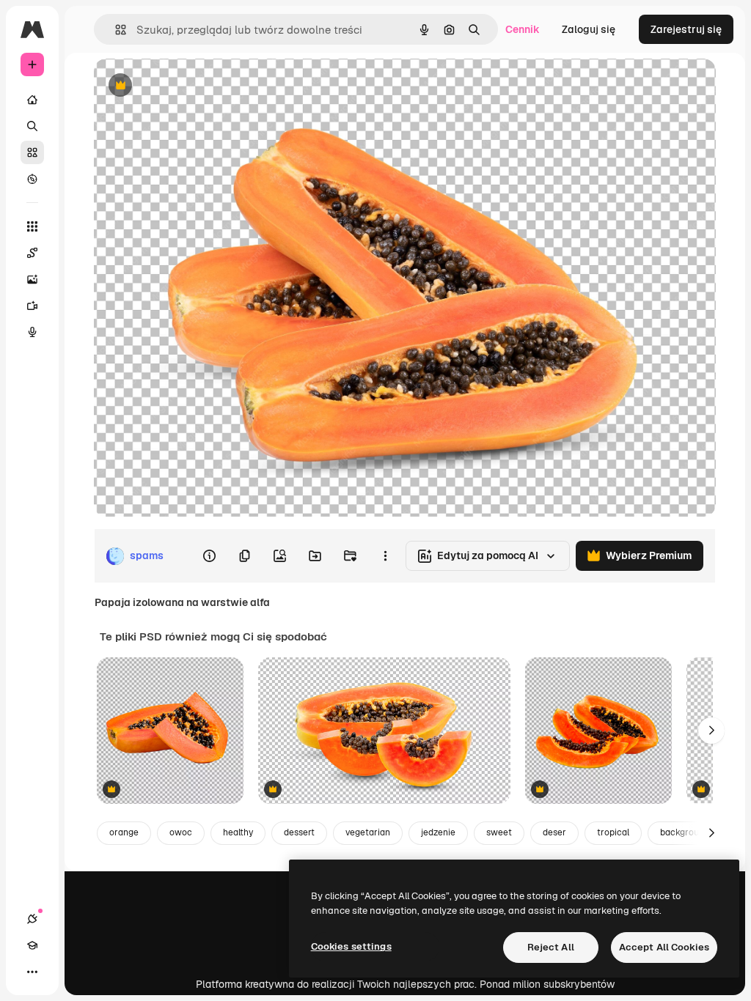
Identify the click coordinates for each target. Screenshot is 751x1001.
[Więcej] (32, 971)
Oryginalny (195, 86)
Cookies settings (351, 946)
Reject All (550, 947)
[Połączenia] (32, 919)
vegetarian (367, 832)
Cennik (522, 29)
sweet (499, 832)
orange (124, 832)
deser (554, 832)
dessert (299, 832)
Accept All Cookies (664, 947)
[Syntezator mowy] (32, 332)
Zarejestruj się (686, 29)
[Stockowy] (32, 152)
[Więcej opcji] (385, 556)
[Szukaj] (32, 126)
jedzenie (438, 832)
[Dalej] (711, 730)
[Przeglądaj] (32, 179)
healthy (238, 832)
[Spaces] (32, 253)
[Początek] (32, 99)
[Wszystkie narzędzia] (32, 226)
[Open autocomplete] (115, 29)
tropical (613, 832)
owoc (180, 832)
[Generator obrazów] (32, 279)
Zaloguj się (588, 29)
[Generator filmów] (32, 305)
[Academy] (32, 945)
